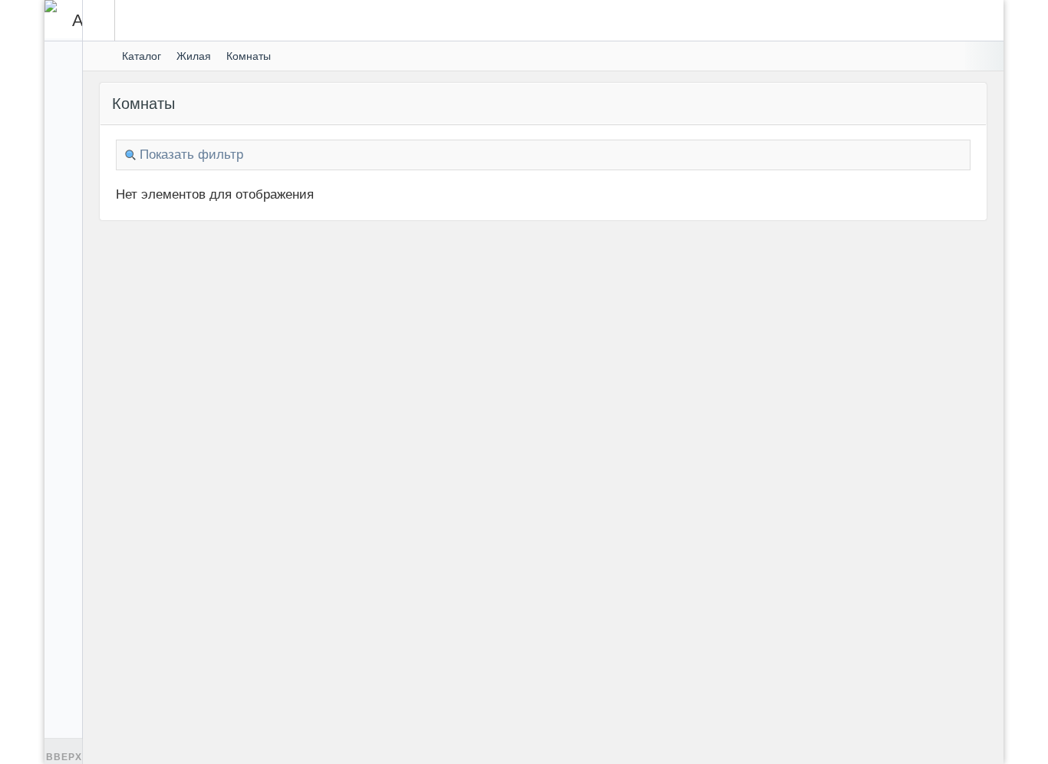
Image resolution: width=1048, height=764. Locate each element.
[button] (99, 20)
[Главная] (100, 56)
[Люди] (63, 176)
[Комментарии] (63, 148)
